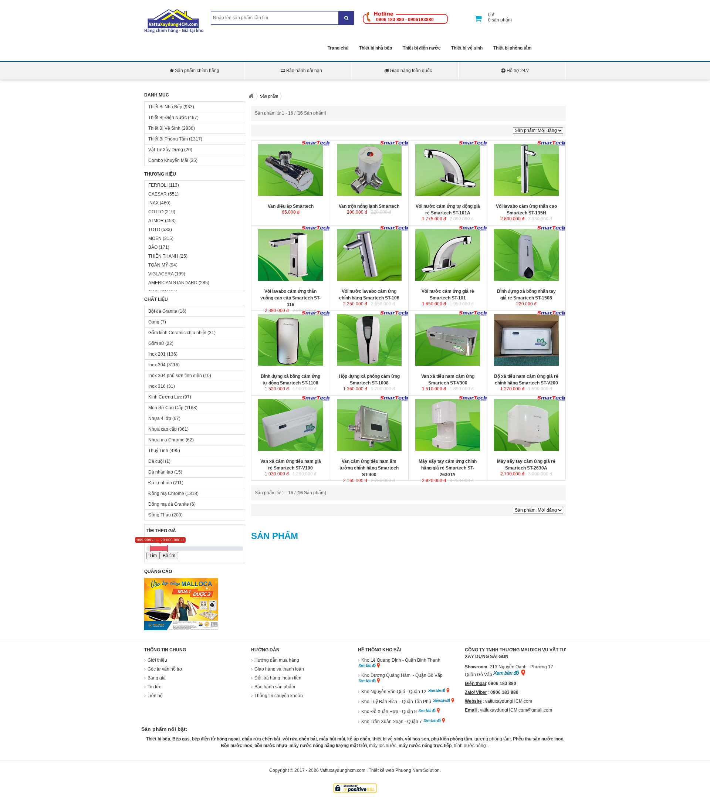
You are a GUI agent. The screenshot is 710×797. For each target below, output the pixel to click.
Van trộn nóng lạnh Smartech (369, 206)
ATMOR (156, 220)
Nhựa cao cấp (162, 429)
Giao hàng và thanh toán (279, 669)
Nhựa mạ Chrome (166, 439)
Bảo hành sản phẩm (274, 686)
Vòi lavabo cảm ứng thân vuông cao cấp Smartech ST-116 (290, 298)
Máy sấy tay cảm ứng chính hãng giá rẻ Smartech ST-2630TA (448, 468)
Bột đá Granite (162, 311)
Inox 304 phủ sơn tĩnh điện (175, 375)
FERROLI (158, 185)
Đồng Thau (159, 515)
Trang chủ (338, 48)
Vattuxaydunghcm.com (342, 770)
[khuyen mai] (181, 628)
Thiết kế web (381, 770)
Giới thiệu (157, 660)
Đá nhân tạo (160, 472)
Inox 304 (157, 364)
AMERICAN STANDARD (172, 282)
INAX (153, 203)
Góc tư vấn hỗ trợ (165, 669)
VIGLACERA (160, 274)
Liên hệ (155, 695)
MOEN (155, 238)
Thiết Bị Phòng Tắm (168, 139)
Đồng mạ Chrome (166, 493)
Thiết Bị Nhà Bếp (165, 106)
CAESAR (157, 194)
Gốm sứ (156, 343)
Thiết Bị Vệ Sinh (164, 128)
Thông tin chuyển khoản (278, 695)
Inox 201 (157, 354)
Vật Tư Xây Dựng (165, 149)
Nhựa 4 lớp (159, 418)
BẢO (153, 247)
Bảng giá (157, 678)
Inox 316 (157, 386)
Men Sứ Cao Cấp (165, 407)
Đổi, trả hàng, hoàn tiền (277, 678)
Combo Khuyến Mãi (168, 160)
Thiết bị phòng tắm (512, 48)
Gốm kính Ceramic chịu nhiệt (177, 332)
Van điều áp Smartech (291, 206)
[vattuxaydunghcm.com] (174, 31)
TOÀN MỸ (158, 265)
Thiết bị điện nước (422, 48)
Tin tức (154, 686)
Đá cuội (156, 461)
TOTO (154, 229)
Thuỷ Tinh (158, 450)
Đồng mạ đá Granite (168, 504)
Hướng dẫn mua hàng (276, 660)
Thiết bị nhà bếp (375, 48)
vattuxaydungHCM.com (508, 701)
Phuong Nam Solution (417, 770)
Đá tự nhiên (160, 482)
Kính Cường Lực (165, 397)
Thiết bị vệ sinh (467, 48)
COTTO (155, 211)
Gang (153, 322)
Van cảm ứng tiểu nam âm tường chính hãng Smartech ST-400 (369, 468)
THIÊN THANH (163, 256)
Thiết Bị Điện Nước (167, 117)
